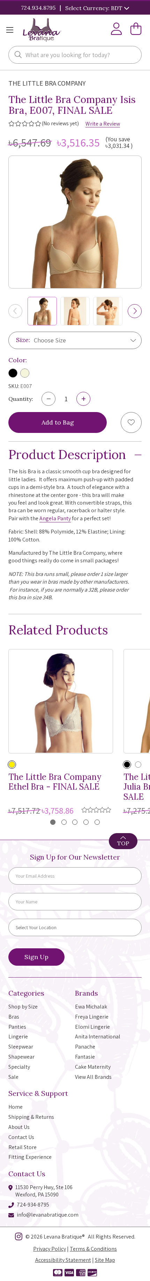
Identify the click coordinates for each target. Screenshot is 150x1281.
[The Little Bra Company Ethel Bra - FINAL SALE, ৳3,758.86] (60, 701)
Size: (23, 340)
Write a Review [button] (102, 123)
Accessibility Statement (63, 1260)
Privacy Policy (49, 1248)
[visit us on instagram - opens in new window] (18, 1237)
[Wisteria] (11, 764)
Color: (17, 360)
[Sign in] (116, 30)
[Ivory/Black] (138, 764)
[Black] (12, 373)
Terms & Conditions (93, 1248)
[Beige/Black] (126, 764)
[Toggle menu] (9, 30)
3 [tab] (74, 822)
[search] (18, 55)
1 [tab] (52, 822)
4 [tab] (86, 822)
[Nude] (24, 373)
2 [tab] (64, 822)
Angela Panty (55, 518)
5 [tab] (97, 822)
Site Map (105, 1260)
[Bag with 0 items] (136, 30)
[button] (135, 311)
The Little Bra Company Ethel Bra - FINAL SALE (54, 782)
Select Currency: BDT (94, 8)
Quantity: (20, 398)
